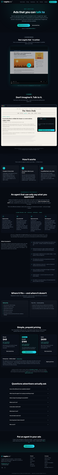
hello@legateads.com (5, 463)
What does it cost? (14, 411)
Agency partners (50, 361)
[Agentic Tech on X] (5, 468)
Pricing (27, 1)
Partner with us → (32, 28)
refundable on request (34, 369)
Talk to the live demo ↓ (24, 25)
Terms (46, 465)
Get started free (53, 1)
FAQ (37, 1)
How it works (22, 1)
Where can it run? (14, 402)
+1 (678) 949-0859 (4, 464)
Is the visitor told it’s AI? (15, 406)
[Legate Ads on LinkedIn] (2, 468)
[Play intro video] (29, 65)
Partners (41, 1)
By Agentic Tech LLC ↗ (49, 467)
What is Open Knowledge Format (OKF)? (19, 398)
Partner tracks (47, 459)
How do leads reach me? (15, 415)
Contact (45, 1)
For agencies (32, 465)
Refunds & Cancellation (49, 462)
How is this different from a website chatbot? (20, 389)
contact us (27, 371)
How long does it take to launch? (17, 420)
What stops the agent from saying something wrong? (22, 393)
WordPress (32, 464)
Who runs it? (12, 424)
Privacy (46, 464)
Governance (33, 1)
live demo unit (31, 85)
